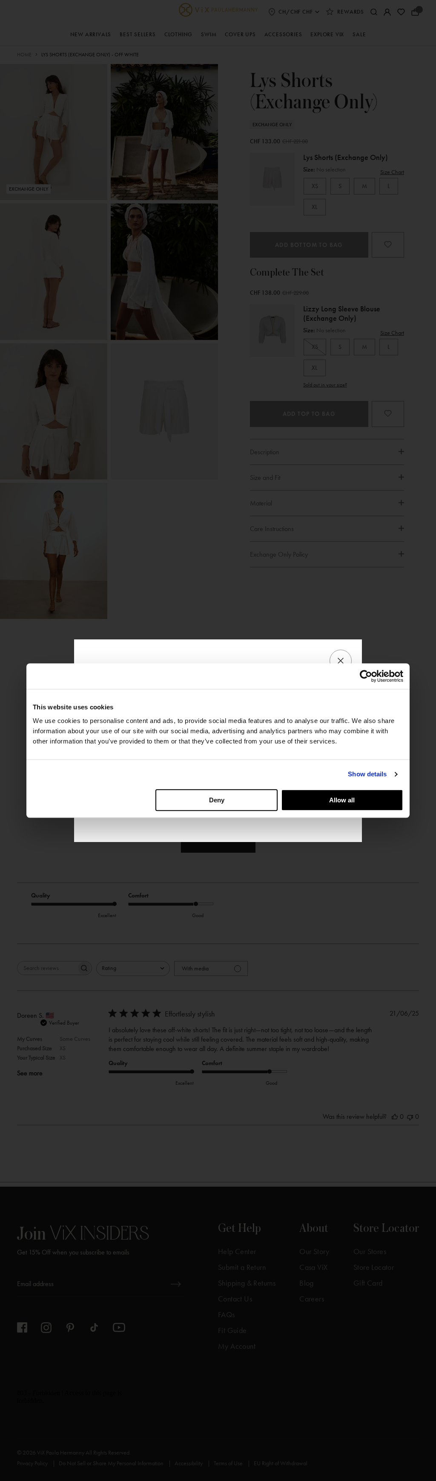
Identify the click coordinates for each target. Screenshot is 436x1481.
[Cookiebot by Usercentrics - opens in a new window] (366, 676)
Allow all (342, 800)
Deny (216, 800)
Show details (367, 774)
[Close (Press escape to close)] (341, 661)
